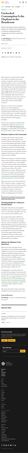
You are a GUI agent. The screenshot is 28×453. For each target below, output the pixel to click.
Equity (2, 406)
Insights (2, 6)
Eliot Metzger (6, 38)
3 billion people (9, 91)
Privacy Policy (4, 435)
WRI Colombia (4, 417)
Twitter (13, 445)
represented (15, 225)
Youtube (15, 445)
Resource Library (4, 427)
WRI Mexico (3, 421)
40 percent (5, 174)
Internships (3, 434)
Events (2, 426)
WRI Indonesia (4, 420)
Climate (3, 313)
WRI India (3, 418)
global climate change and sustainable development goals (13, 176)
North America (4, 386)
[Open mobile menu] (26, 2)
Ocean (2, 400)
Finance (2, 407)
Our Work (3, 375)
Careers (2, 432)
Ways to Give (11, 340)
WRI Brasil (3, 413)
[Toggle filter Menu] (23, 2)
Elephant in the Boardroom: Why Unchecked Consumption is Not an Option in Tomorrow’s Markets (13, 318)
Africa (2, 380)
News (13, 6)
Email (4, 351)
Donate (4, 340)
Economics (3, 404)
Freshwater (3, 398)
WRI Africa (3, 412)
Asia (2, 381)
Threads (8, 445)
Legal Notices (4, 437)
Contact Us (3, 424)
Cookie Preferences (5, 440)
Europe (2, 383)
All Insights (17, 6)
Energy (2, 393)
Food (2, 395)
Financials (3, 431)
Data (2, 370)
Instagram (4, 445)
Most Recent (7, 6)
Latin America (4, 384)
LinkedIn (6, 445)
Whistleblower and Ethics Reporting (8, 439)
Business (9, 48)
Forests (2, 397)
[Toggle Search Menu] (20, 2)
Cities (2, 390)
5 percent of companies (19, 261)
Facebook (2, 445)
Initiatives (3, 372)
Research (3, 369)
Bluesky (10, 445)
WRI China (3, 415)
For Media (3, 429)
